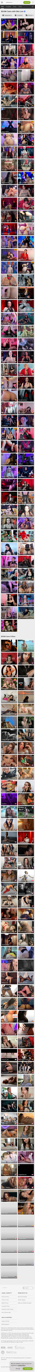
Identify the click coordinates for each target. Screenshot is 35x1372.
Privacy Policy (5, 1296)
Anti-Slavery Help (6, 1312)
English (27, 1288)
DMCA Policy (5, 1303)
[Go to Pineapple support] (3, 1352)
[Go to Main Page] (11, 2)
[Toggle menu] (2, 2)
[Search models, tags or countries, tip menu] (32, 7)
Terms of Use (5, 1300)
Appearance (8, 15)
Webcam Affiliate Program (25, 1303)
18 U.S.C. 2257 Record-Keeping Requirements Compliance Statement (16, 1358)
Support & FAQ (5, 1321)
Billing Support (5, 1324)
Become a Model (22, 1296)
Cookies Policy (6, 1306)
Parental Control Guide (7, 1309)
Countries (19, 15)
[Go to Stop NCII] (11, 1352)
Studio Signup (21, 1300)
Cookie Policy (21, 1365)
